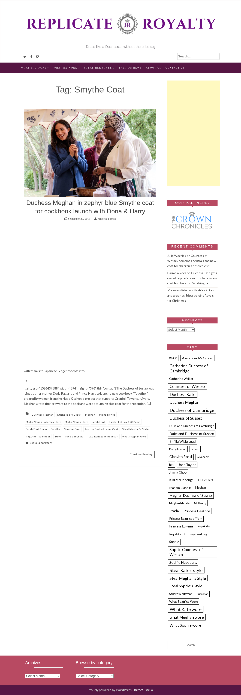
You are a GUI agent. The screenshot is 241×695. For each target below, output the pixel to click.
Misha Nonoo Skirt (76, 421)
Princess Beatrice (197, 511)
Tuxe (58, 436)
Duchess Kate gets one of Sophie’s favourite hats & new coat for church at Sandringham (192, 278)
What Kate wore (185, 609)
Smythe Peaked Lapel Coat (101, 429)
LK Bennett (205, 480)
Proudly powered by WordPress (110, 690)
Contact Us (175, 68)
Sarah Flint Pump (36, 429)
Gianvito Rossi (180, 457)
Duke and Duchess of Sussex (191, 433)
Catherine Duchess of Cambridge (189, 368)
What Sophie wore (185, 625)
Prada (174, 511)
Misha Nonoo (107, 414)
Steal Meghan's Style (135, 429)
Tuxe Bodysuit (74, 436)
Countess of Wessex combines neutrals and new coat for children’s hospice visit (191, 261)
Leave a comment (41, 442)
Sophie (174, 542)
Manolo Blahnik (180, 488)
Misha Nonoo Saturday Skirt (43, 421)
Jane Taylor (187, 465)
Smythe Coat (72, 429)
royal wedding (198, 534)
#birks (173, 358)
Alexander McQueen (197, 358)
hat (171, 465)
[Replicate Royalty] (120, 42)
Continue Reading (141, 454)
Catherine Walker (181, 379)
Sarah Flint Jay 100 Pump (124, 421)
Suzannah (202, 593)
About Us (153, 68)
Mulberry (200, 503)
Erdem (195, 449)
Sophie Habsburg (183, 562)
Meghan (90, 414)
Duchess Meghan (42, 414)
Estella (148, 690)
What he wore (65, 68)
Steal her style (98, 68)
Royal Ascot (177, 534)
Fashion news (130, 68)
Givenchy (203, 456)
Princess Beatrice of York (185, 518)
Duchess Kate (182, 394)
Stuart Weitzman (180, 594)
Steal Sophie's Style (186, 586)
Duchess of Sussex (69, 414)
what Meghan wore (134, 436)
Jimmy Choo (178, 472)
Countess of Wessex (187, 386)
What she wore (34, 68)
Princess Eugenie (181, 526)
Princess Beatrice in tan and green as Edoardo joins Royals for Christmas (190, 295)
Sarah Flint (98, 421)
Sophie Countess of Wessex (186, 552)
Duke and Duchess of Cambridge (191, 426)
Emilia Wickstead (182, 441)
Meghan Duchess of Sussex (190, 495)
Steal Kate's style (186, 570)
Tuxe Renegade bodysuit (103, 436)
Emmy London (177, 449)
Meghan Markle (179, 503)
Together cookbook (38, 436)
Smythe (55, 429)
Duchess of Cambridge (192, 410)
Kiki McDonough (181, 480)
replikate (204, 526)
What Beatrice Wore (183, 601)
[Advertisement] (193, 133)
